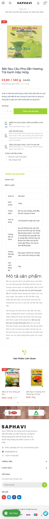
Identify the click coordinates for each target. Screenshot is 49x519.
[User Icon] (38, 3)
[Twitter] (9, 497)
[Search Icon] (10, 3)
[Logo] (24, 2)
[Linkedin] (19, 497)
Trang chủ (23, 9)
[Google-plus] (4, 497)
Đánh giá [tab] (9, 179)
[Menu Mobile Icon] (3, 3)
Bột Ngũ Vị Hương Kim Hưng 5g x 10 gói (35, 393)
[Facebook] (14, 497)
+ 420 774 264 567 (12, 456)
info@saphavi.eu (11, 452)
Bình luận (10, 185)
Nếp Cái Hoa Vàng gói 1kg (11, 393)
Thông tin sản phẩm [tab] (14, 174)
